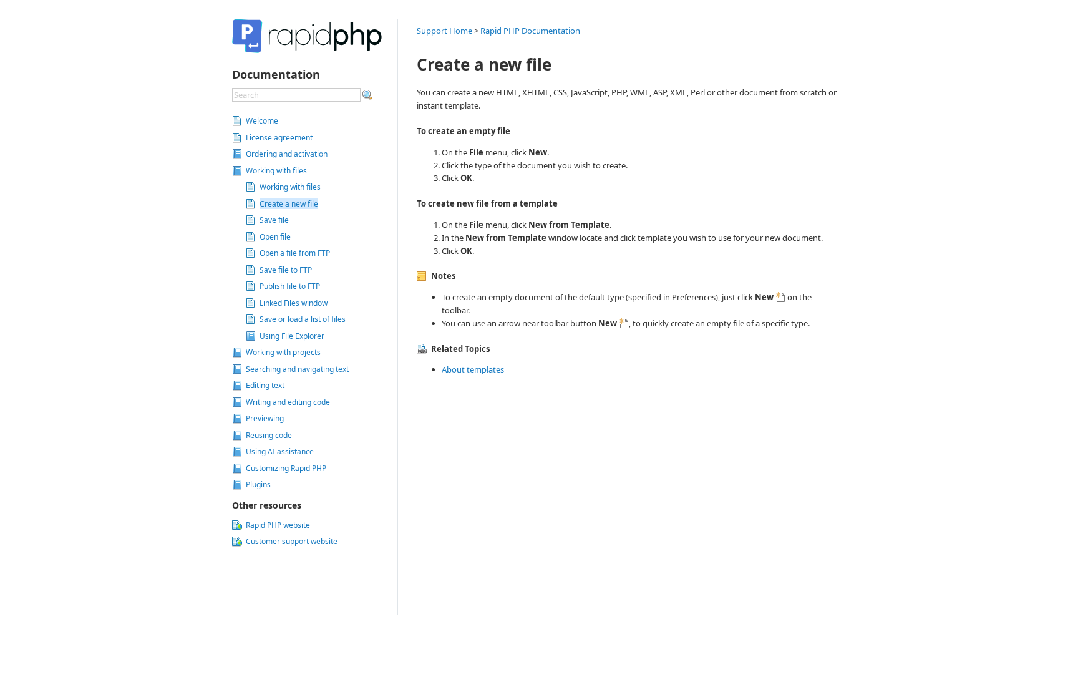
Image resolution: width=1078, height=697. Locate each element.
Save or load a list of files (303, 319)
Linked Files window (294, 303)
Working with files (290, 187)
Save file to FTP (286, 270)
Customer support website (291, 541)
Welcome (262, 120)
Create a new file (289, 203)
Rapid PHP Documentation (530, 30)
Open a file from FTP (295, 253)
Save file (274, 220)
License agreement (279, 137)
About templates (473, 369)
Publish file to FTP (290, 286)
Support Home (444, 30)
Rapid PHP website (278, 525)
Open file (275, 237)
